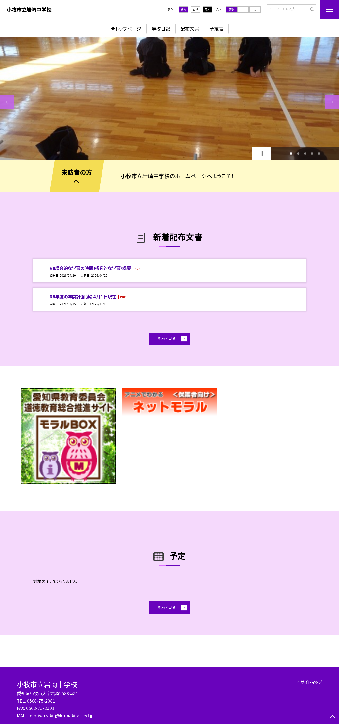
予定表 (216, 28)
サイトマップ (311, 682)
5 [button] (319, 153)
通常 (183, 9)
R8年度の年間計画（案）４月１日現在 (83, 296)
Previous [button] (7, 102)
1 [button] (291, 153)
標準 (231, 9)
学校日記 (160, 28)
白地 (195, 9)
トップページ (128, 28)
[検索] (311, 8)
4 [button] (312, 153)
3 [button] (305, 153)
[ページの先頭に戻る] (332, 717)
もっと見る (167, 338)
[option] (169, 98)
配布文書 (189, 28)
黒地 (207, 9)
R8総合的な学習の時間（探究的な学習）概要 (90, 268)
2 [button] (298, 153)
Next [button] (332, 102)
